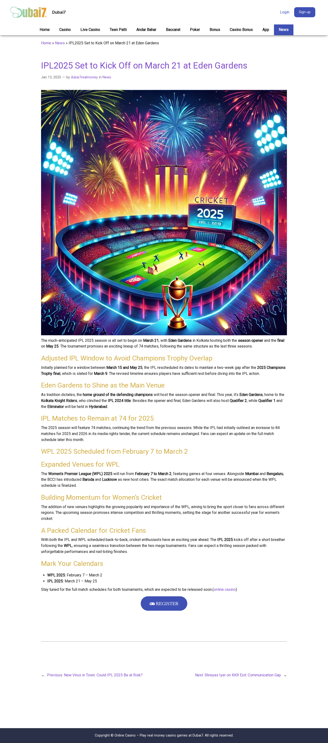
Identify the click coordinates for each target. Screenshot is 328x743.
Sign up (304, 12)
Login (284, 12)
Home (46, 43)
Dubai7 (59, 12)
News (60, 43)
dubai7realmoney (84, 77)
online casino (225, 589)
